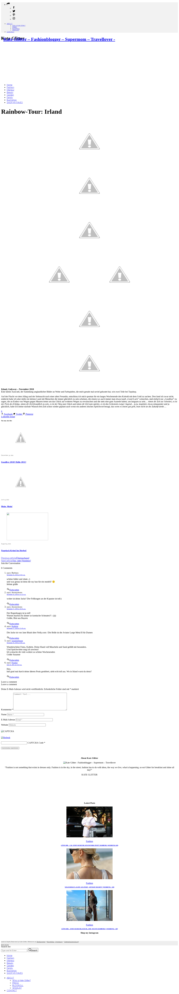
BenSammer (41, 941)
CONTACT (10, 32)
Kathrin (15, 626)
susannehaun (17, 641)
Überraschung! (15, 558)
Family (10, 968)
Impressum (59, 941)
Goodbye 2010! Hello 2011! (13, 462)
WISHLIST (15, 30)
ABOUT (9, 24)
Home (9, 955)
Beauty (10, 963)
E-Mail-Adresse (8, 719)
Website (4, 725)
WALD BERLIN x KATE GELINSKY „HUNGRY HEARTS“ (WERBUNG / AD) (89, 887)
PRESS (14, 27)
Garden (10, 965)
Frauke (15, 663)
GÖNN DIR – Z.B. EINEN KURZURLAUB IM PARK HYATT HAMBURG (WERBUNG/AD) (89, 845)
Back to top (5, 944)
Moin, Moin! (6, 506)
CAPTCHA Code (35, 743)
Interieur (10, 960)
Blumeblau (50, 941)
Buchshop (12, 970)
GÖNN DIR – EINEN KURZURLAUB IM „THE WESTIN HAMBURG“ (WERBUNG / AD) (89, 929)
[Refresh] (5, 737)
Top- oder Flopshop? (16, 561)
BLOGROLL (16, 28)
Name (3, 714)
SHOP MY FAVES (15, 973)
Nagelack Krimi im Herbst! (14, 550)
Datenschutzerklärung (71, 941)
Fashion (89, 841)
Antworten (14, 590)
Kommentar (7, 709)
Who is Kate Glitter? (18, 25)
